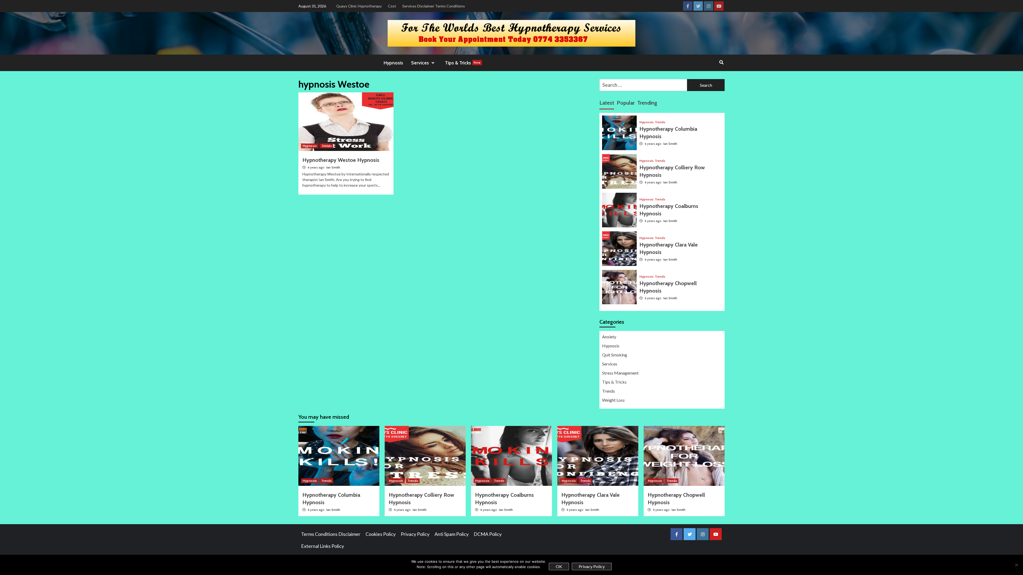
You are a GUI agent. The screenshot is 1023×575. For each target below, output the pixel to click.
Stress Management (620, 372)
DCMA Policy (488, 534)
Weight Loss (613, 399)
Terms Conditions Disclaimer (330, 534)
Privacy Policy (415, 534)
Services (609, 363)
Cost (392, 6)
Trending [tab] (647, 103)
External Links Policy (322, 546)
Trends (326, 146)
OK (559, 566)
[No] (1016, 565)
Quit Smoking (614, 354)
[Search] (721, 63)
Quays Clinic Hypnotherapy (359, 6)
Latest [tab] (606, 103)
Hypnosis (393, 63)
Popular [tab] (626, 103)
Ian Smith (333, 167)
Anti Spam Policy (452, 534)
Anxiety (609, 336)
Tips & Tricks (463, 63)
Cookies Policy (381, 534)
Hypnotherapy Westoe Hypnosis (340, 160)
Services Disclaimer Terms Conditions (433, 6)
